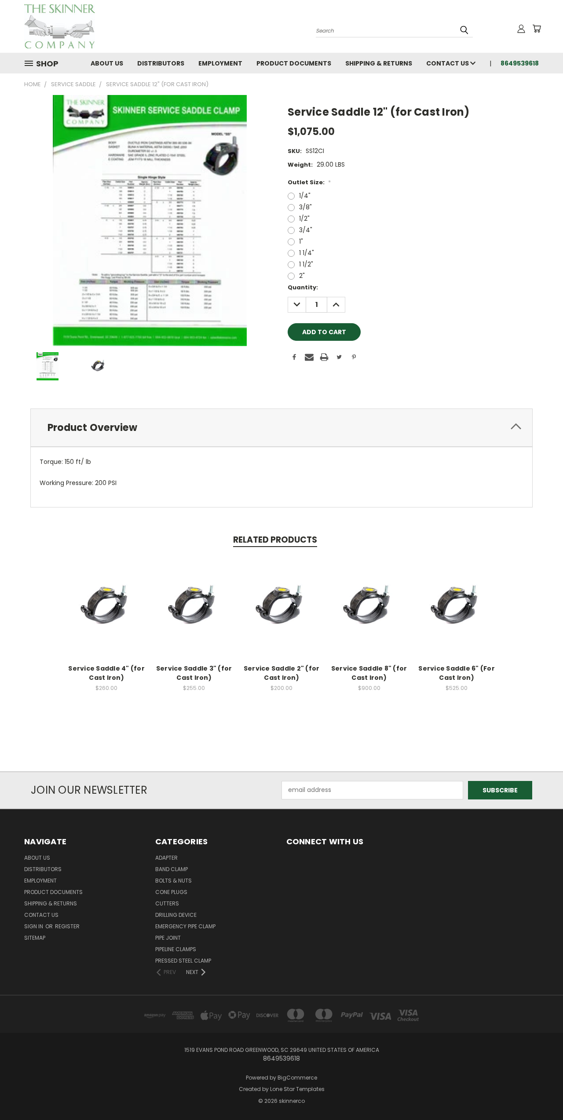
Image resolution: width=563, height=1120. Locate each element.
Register (67, 926)
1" (301, 241)
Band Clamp (171, 869)
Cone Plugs (171, 892)
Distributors (160, 63)
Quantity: (303, 287)
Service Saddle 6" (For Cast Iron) (456, 673)
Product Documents (293, 63)
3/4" (305, 230)
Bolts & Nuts (173, 880)
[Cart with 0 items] (536, 28)
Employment (220, 63)
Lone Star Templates (297, 1089)
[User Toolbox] (521, 28)
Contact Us (448, 63)
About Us (107, 63)
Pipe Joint (168, 937)
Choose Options (107, 614)
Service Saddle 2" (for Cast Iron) (282, 673)
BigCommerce (297, 1077)
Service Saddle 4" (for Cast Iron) (106, 673)
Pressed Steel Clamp (183, 960)
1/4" (305, 195)
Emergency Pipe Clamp (185, 926)
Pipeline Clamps (175, 949)
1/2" (304, 218)
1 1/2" (306, 264)
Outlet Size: (309, 182)
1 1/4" (306, 252)
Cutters (167, 903)
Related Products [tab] (275, 540)
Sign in (34, 926)
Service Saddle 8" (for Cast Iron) (369, 673)
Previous (540, 1092)
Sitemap (34, 937)
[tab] (281, 428)
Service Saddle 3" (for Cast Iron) (194, 673)
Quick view (106, 598)
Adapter (166, 857)
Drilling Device (176, 915)
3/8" (305, 207)
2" (302, 275)
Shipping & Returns (378, 63)
